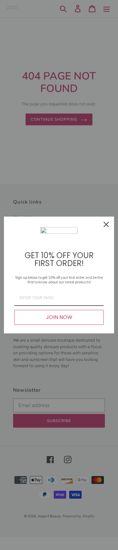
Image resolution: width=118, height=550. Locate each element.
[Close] (106, 224)
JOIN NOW (59, 317)
